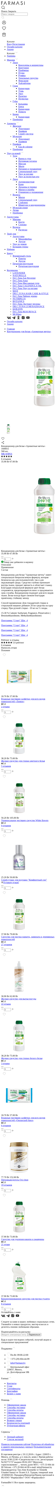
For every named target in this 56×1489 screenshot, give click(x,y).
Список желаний (15, 1439)
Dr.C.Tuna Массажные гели (26, 283)
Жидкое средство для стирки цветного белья (23, 761)
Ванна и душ (24, 158)
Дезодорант (24, 128)
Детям (16, 210)
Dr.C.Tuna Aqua (20, 280)
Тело (15, 156)
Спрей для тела (25, 134)
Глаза (15, 86)
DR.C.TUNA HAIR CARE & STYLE (31, 293)
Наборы (11, 249)
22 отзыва (6, 1004)
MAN (15, 291)
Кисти (21, 222)
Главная (11, 329)
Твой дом (11, 234)
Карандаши (24, 88)
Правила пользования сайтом (15, 1444)
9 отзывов (6, 825)
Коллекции (12, 270)
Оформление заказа (16, 1405)
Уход (20, 93)
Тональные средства (28, 78)
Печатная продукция (23, 263)
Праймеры (23, 70)
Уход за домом (20, 244)
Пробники (18, 119)
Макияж (11, 60)
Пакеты (22, 258)
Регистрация (18, 44)
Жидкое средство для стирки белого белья (21, 1058)
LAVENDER (19, 273)
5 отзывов (6, 766)
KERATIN (18, 309)
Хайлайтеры (24, 83)
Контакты (12, 1383)
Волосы (16, 194)
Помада (22, 111)
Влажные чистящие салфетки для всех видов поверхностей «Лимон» (23, 700)
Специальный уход (27, 171)
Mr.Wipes (17, 314)
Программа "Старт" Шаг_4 (14, 620)
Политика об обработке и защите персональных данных (27, 1445)
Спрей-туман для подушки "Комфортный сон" (24, 880)
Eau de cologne (25, 147)
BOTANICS (18, 301)
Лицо (15, 62)
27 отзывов (6, 944)
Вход (9, 44)
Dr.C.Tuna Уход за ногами (25, 288)
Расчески (22, 230)
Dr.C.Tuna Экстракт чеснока (26, 304)
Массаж (22, 163)
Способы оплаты (15, 1410)
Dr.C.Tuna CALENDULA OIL (27, 286)
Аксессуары (13, 217)
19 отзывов (6, 1185)
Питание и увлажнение (29, 169)
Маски (21, 197)
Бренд (10, 253)
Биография (12, 1391)
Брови (16, 114)
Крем (21, 184)
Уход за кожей (14, 153)
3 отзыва (5, 1063)
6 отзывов (6, 1125)
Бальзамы (23, 104)
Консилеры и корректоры (30, 65)
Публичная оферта (16, 1425)
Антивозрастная (26, 182)
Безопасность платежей (18, 1423)
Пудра (21, 73)
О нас (9, 1386)
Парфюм (22, 131)
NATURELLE (19, 275)
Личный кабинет (15, 1437)
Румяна (22, 75)
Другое (21, 241)
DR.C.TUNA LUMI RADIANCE (28, 306)
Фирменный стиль (22, 256)
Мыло (21, 166)
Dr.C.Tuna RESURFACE (24, 311)
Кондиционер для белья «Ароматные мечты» (29, 331)
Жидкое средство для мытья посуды (18, 999)
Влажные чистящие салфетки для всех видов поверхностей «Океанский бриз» (23, 1119)
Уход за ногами (25, 174)
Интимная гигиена (27, 161)
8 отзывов (6, 1304)
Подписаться (34, 1335)
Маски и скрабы (26, 189)
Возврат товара (14, 1420)
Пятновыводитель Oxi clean (14, 1180)
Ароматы (11, 123)
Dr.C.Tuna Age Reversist (24, 278)
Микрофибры (25, 239)
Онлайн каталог (15, 47)
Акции (10, 49)
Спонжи (22, 224)
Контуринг (23, 68)
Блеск (21, 106)
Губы (15, 101)
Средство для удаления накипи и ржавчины (22, 1239)
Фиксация (23, 80)
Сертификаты (13, 1388)
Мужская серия (20, 207)
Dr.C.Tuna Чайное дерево (25, 296)
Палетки (22, 96)
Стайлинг (23, 202)
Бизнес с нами (14, 1393)
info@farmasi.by (18, 1363)
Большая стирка (20, 246)
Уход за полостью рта (28, 176)
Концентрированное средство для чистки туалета (25, 1299)
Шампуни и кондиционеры (31, 205)
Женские (17, 126)
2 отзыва (5, 706)
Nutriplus (11, 56)
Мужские (17, 136)
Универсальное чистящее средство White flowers (24, 820)
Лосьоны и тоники (27, 187)
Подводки (23, 99)
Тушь (21, 91)
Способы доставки (16, 1407)
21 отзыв (5, 1244)
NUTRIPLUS (19, 298)
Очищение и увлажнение (30, 192)
